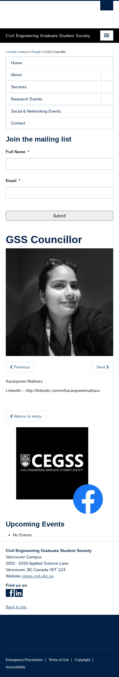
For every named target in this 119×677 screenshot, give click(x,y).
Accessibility (15, 667)
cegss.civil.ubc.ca (37, 576)
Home (12, 52)
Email (13, 180)
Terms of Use (59, 660)
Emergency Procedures (24, 660)
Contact (18, 123)
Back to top (16, 607)
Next (101, 367)
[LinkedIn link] (19, 594)
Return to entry (27, 416)
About (24, 52)
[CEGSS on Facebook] (59, 470)
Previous (21, 367)
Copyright (82, 660)
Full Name (17, 151)
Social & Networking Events (36, 111)
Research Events (26, 99)
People (36, 52)
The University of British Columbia (43, 12)
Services (19, 87)
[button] (107, 74)
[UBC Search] (106, 7)
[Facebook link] (10, 594)
